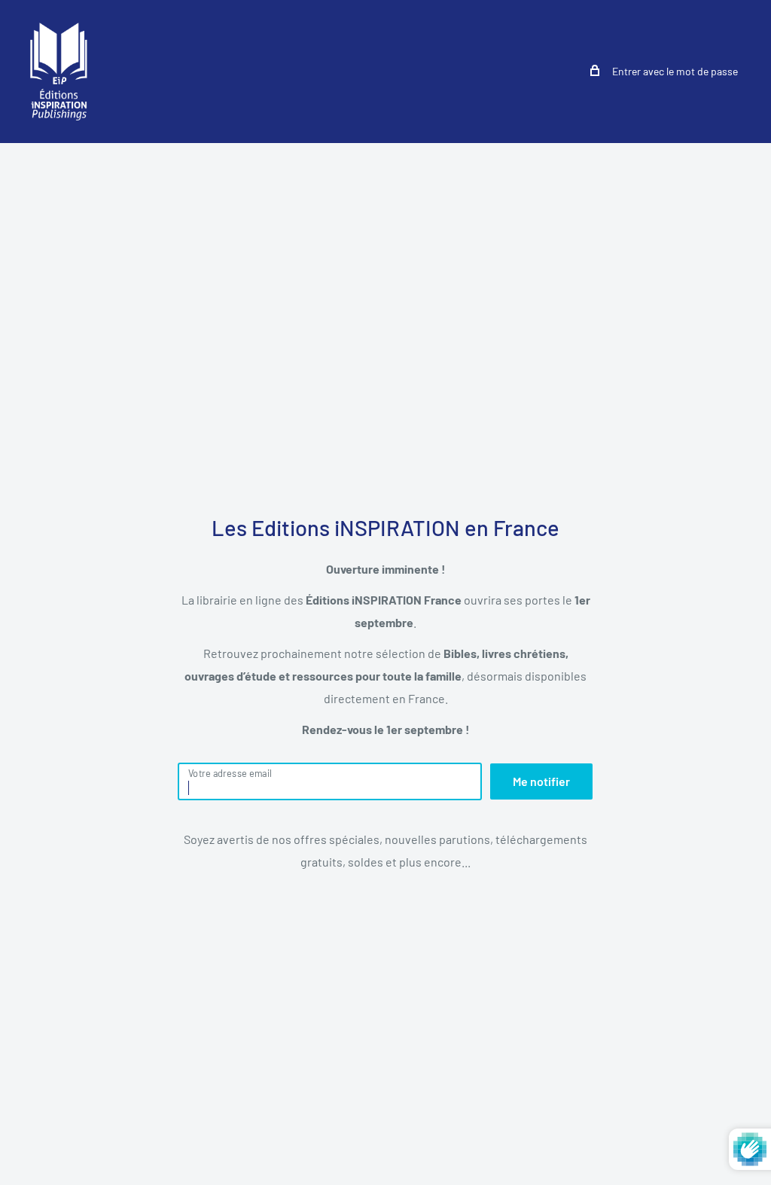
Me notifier (541, 781)
